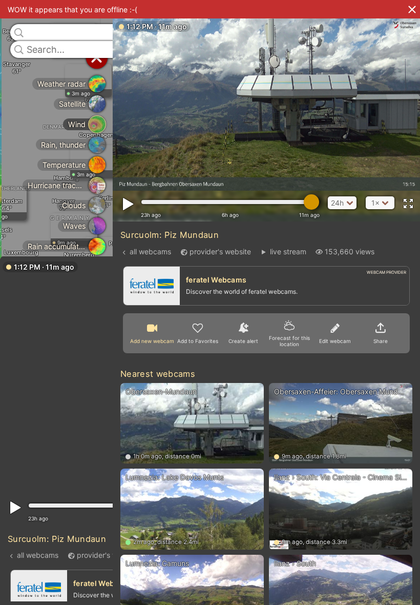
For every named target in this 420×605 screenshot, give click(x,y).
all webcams (37, 554)
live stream (288, 251)
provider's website (107, 554)
